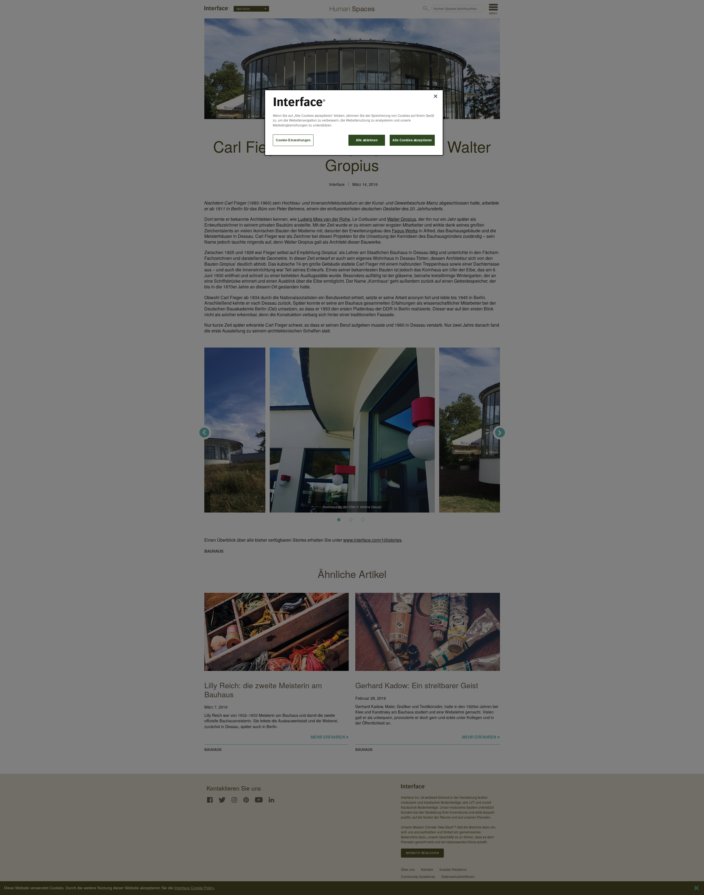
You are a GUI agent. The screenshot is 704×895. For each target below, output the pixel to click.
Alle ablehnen (367, 140)
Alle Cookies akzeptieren (412, 140)
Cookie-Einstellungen (293, 140)
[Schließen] (436, 96)
